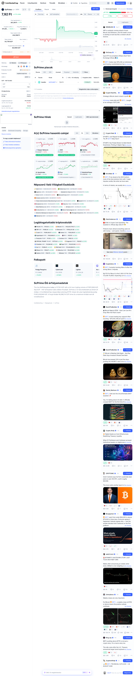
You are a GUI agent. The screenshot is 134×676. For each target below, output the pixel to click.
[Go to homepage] (10, 3)
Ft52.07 (45, 250)
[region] (45, 3)
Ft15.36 (44, 226)
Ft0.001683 (68, 250)
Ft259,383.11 (46, 232)
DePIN (4, 130)
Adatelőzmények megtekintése (11, 111)
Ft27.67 (70, 235)
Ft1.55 (45, 238)
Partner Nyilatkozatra (68, 98)
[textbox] (116, 673)
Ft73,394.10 (69, 253)
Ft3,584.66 (46, 244)
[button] (62, 3)
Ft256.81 (44, 247)
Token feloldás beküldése (12, 144)
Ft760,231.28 (68, 229)
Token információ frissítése (13, 141)
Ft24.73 (45, 253)
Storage (25, 130)
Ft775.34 (49, 241)
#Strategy (106, 100)
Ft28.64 (76, 241)
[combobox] (72, 14)
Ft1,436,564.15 (67, 247)
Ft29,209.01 (70, 232)
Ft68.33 (68, 238)
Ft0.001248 (70, 244)
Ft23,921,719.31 (68, 226)
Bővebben (129, 9)
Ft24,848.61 (48, 235)
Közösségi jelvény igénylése (13, 148)
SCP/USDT (52, 82)
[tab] (47, 14)
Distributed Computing (14, 130)
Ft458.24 (44, 229)
